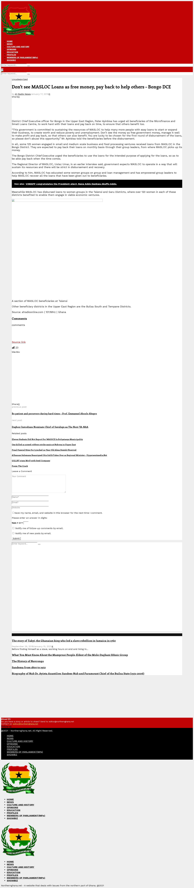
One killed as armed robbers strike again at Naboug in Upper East (44, 444)
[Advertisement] (63, 104)
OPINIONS (11, 49)
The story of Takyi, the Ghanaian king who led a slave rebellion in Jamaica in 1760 (64, 640)
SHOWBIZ (11, 60)
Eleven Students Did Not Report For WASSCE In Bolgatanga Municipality (47, 439)
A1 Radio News (23, 94)
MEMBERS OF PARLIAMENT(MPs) (22, 57)
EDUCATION (12, 52)
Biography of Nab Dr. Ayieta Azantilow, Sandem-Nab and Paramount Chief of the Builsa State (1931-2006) (78, 673)
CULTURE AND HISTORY (18, 47)
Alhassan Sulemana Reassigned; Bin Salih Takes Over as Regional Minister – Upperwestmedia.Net (59, 455)
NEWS (9, 44)
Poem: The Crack (20, 466)
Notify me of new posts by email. (33, 533)
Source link (19, 341)
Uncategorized (20, 79)
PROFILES (11, 55)
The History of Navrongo (28, 661)
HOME (9, 41)
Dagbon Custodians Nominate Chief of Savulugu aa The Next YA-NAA (50, 426)
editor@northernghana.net (25, 724)
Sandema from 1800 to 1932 (29, 667)
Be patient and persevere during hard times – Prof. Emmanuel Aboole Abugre (54, 413)
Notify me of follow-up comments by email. (39, 528)
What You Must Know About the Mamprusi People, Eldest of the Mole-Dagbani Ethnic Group (70, 655)
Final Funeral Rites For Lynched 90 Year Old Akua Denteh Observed (44, 450)
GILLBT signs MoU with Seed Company (31, 460)
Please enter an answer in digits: (29, 518)
